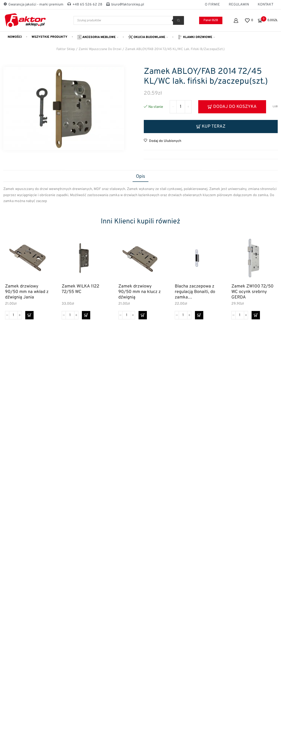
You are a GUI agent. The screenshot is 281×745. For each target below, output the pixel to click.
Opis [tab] (140, 176)
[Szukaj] (178, 20)
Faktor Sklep (65, 49)
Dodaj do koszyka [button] (41, 261)
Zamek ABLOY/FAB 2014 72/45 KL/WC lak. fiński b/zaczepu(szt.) (175, 49)
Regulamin (239, 4)
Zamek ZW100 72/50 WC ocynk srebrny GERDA (252, 292)
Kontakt (265, 4)
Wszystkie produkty (49, 37)
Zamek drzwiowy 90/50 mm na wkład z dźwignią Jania (27, 292)
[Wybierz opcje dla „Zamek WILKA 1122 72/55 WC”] (86, 315)
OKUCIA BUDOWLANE (149, 37)
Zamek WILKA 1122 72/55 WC (80, 289)
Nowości (15, 37)
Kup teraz (213, 126)
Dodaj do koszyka (235, 107)
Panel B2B (211, 20)
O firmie (212, 4)
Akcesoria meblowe (99, 37)
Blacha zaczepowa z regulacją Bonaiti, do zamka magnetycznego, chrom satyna (195, 292)
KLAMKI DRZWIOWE (197, 37)
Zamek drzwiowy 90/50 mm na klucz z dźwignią (139, 292)
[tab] (140, 177)
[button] (29, 315)
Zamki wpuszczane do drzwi (100, 49)
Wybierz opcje (98, 261)
